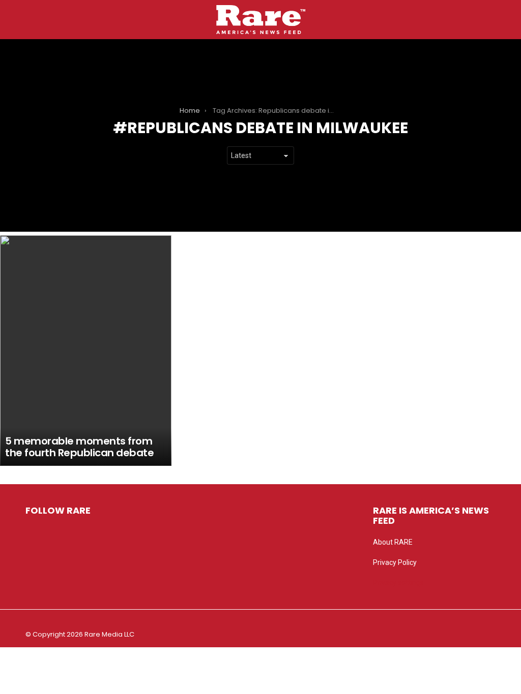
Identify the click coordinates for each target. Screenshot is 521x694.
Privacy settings (398, 583)
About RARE (393, 542)
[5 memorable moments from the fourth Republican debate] (85, 350)
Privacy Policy (395, 562)
